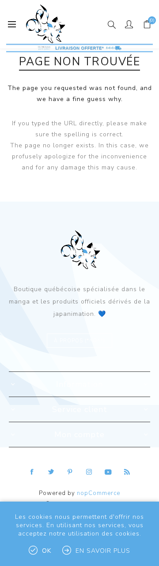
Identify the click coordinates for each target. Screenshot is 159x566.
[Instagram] (89, 472)
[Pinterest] (70, 472)
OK (46, 551)
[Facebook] (32, 472)
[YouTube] (108, 472)
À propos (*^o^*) (79, 340)
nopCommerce (98, 493)
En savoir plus (103, 551)
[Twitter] (51, 472)
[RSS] (127, 472)
